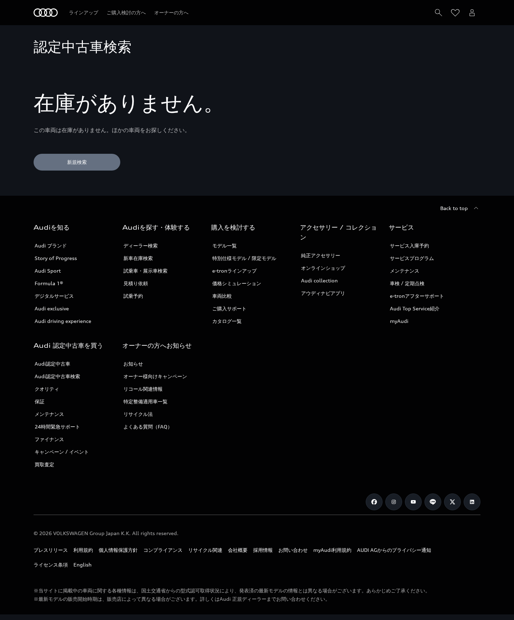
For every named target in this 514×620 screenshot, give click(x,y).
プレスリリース (51, 550)
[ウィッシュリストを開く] (455, 12)
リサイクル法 (138, 414)
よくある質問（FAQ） (147, 427)
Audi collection (319, 280)
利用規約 (83, 550)
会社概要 (238, 550)
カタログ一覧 (227, 321)
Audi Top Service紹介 (415, 308)
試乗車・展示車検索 (145, 271)
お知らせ (133, 364)
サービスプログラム (412, 258)
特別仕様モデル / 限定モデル (244, 258)
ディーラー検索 (140, 245)
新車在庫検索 (138, 258)
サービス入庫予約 (409, 245)
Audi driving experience (63, 321)
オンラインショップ (323, 268)
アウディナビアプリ (323, 293)
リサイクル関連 (205, 550)
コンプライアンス (163, 550)
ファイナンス (49, 439)
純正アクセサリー (320, 255)
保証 (39, 401)
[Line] (432, 501)
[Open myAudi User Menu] (472, 12)
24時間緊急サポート (57, 427)
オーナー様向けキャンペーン (155, 376)
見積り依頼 (135, 283)
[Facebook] (374, 501)
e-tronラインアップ (234, 271)
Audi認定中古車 (52, 364)
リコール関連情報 (143, 389)
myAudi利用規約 (332, 550)
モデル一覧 (224, 245)
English (82, 565)
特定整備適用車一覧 (145, 401)
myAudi (399, 321)
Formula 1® (49, 283)
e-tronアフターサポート (417, 296)
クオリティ (47, 389)
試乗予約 (133, 296)
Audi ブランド (51, 245)
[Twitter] (452, 501)
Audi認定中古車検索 (57, 376)
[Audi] (46, 12)
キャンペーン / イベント (62, 452)
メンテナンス (404, 271)
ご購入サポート (229, 308)
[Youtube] (413, 501)
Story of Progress (56, 258)
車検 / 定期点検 (407, 283)
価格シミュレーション (236, 283)
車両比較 (222, 296)
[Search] (438, 12)
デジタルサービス (54, 296)
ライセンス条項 (51, 565)
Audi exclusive (52, 308)
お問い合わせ (293, 550)
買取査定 (44, 464)
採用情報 (263, 550)
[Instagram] (393, 501)
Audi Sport (48, 271)
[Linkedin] (472, 501)
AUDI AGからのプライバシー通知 (394, 550)
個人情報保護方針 (118, 550)
